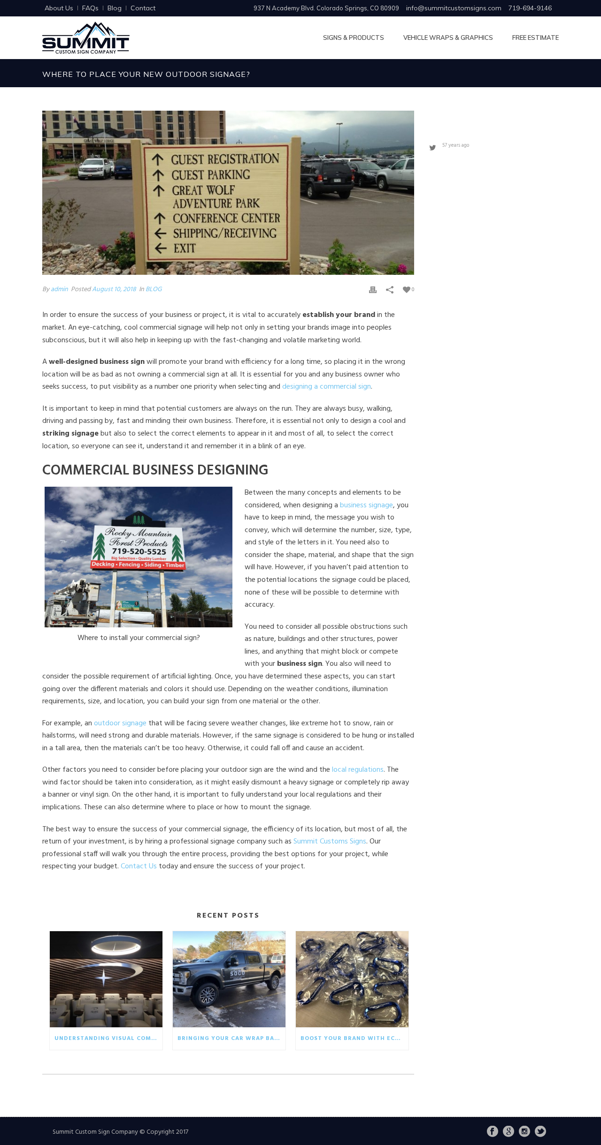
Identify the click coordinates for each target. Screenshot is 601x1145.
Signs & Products (353, 37)
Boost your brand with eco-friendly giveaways (354, 1038)
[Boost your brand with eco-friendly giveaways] (352, 979)
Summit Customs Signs (329, 842)
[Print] (373, 289)
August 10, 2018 (114, 289)
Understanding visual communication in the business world (108, 1038)
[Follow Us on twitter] (540, 1132)
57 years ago (455, 145)
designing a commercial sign (326, 387)
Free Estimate (535, 37)
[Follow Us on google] (508, 1132)
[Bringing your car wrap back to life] (229, 979)
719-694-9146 (530, 8)
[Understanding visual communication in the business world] (106, 979)
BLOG (154, 289)
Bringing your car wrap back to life (231, 1038)
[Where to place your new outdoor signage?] (228, 193)
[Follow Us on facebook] (492, 1132)
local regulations (358, 770)
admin (59, 289)
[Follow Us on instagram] (524, 1132)
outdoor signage (120, 723)
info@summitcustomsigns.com (453, 8)
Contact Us (139, 866)
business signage (366, 505)
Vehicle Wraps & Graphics (448, 37)
